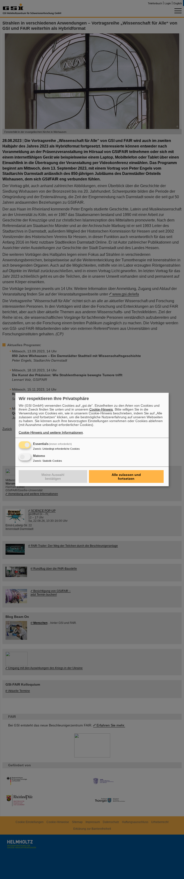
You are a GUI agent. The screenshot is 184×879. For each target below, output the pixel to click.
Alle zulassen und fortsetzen (126, 476)
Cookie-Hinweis (101, 409)
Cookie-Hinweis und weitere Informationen (51, 432)
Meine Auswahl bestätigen (52, 476)
